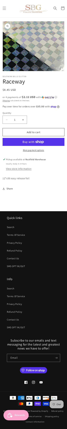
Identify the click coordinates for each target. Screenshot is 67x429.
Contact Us (13, 258)
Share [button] (10, 188)
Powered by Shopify (39, 411)
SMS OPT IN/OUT (16, 266)
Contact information (35, 422)
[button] (4, 8)
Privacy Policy (14, 242)
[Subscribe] (56, 358)
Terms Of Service (16, 234)
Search (10, 227)
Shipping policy (52, 416)
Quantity (7, 112)
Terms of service (34, 416)
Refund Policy (14, 250)
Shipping (6, 100)
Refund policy (57, 411)
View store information (18, 168)
